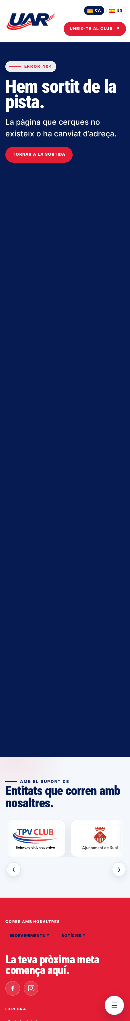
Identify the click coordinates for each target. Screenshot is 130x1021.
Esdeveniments (30, 935)
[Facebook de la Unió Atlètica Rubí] (12, 988)
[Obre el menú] (114, 1005)
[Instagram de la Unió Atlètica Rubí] (31, 988)
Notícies (74, 935)
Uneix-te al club (95, 28)
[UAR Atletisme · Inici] (31, 21)
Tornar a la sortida (39, 154)
